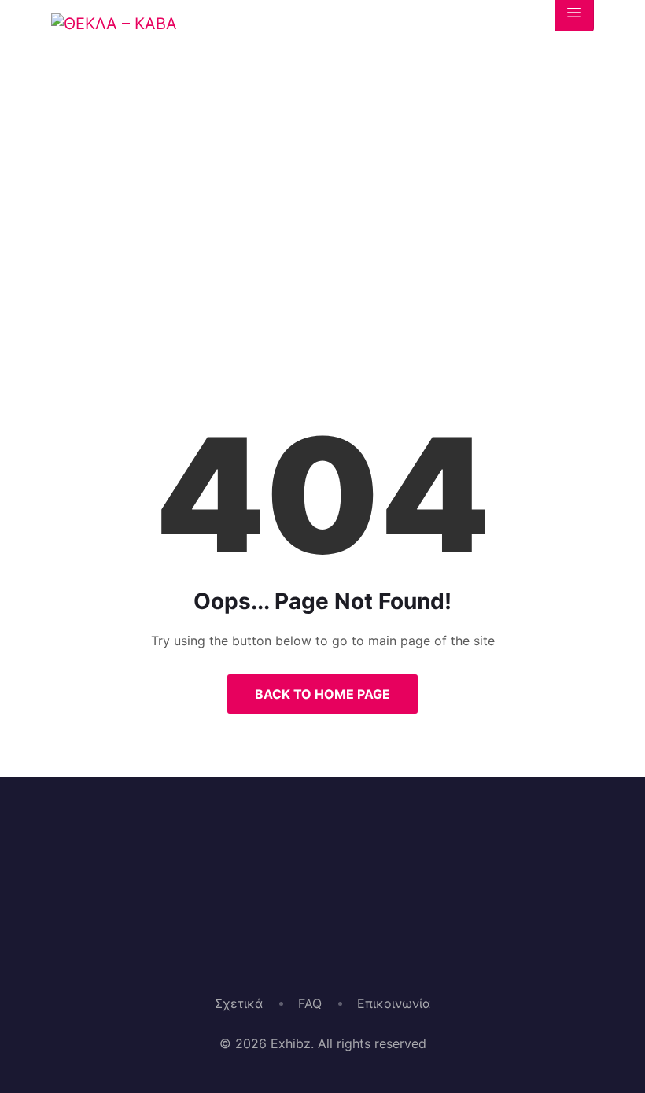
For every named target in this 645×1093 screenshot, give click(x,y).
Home (265, 289)
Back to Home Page (322, 694)
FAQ (310, 1003)
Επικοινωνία (393, 1003)
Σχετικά (239, 1003)
